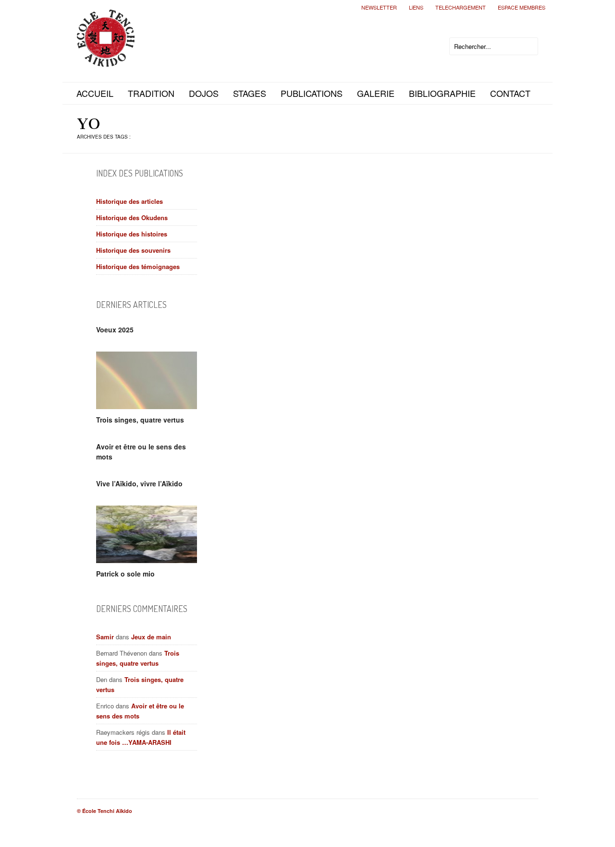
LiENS (416, 7)
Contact (510, 93)
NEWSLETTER (379, 7)
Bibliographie (442, 93)
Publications (312, 93)
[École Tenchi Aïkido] (106, 58)
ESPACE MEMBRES (521, 7)
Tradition (151, 93)
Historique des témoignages (138, 266)
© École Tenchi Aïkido (104, 810)
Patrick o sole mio (125, 573)
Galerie (375, 93)
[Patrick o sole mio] (146, 534)
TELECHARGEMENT (460, 7)
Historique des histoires (131, 233)
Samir (105, 636)
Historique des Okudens (132, 217)
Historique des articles (129, 201)
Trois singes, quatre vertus (140, 419)
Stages (249, 93)
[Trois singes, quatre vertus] (146, 380)
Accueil (94, 93)
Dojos (204, 93)
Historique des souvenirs (133, 250)
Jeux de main (151, 636)
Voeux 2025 (115, 329)
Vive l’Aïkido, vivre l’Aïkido (139, 483)
